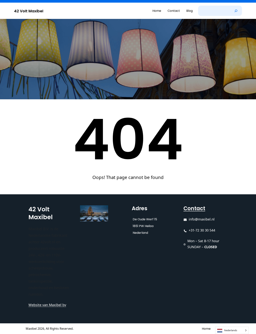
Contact (194, 208)
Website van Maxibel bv (47, 305)
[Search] (236, 11)
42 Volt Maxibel (28, 11)
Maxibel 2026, (35, 329)
